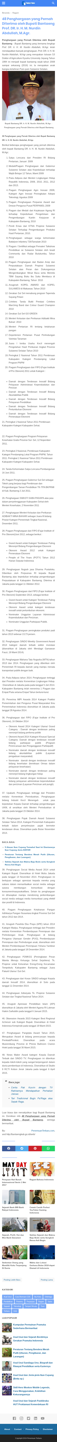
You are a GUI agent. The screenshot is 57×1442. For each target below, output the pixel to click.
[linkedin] (35, 1419)
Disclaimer (48, 1429)
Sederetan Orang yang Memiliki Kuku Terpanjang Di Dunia (14, 1265)
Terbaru (7, 1311)
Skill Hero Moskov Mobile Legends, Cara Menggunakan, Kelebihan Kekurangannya (31, 1391)
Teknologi (17, 1306)
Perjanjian (31, 1302)
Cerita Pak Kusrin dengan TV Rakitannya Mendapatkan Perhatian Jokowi (32, 1090)
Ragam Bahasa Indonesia (42, 1179)
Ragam (41, 1302)
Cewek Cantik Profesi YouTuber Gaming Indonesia (40, 1210)
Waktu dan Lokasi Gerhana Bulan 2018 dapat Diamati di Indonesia (42, 1265)
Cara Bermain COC (23, 1297)
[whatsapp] (48, 1148)
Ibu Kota (37, 1297)
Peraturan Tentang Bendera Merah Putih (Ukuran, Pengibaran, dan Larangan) (30, 855)
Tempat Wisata (31, 1306)
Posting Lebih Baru (12, 1280)
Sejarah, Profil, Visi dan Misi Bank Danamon (13, 1236)
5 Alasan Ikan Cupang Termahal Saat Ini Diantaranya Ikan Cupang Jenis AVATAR (30, 848)
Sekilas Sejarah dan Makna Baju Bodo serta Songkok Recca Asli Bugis (30, 863)
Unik (15, 1311)
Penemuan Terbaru (34, 1438)
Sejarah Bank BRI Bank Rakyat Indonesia (13, 1208)
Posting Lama (47, 1280)
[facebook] (8, 1148)
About (7, 1429)
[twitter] (22, 1148)
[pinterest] (35, 1148)
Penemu (19, 1302)
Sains (50, 1302)
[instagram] (21, 1419)
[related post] (14, 1169)
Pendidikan (8, 1302)
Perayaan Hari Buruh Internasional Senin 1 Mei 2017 (14, 1182)
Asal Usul (7, 1297)
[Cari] (53, 3)
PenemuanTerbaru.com (42, 1131)
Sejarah (7, 1306)
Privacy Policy (32, 1429)
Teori (43, 1306)
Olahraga (48, 1297)
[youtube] (43, 1419)
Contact (18, 1429)
